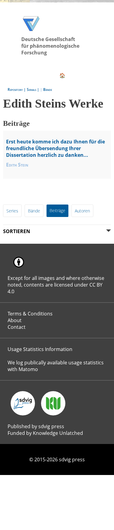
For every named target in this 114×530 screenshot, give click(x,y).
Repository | (17, 89)
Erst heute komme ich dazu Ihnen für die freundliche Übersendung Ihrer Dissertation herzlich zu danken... (55, 148)
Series (12, 211)
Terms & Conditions (30, 313)
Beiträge (57, 210)
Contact (17, 327)
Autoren (82, 211)
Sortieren (16, 231)
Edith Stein (17, 164)
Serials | (33, 89)
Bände (47, 89)
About (15, 320)
